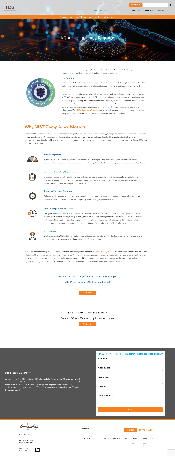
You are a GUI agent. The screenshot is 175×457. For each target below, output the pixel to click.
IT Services (101, 438)
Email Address (104, 377)
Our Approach (114, 438)
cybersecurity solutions (105, 252)
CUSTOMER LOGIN (146, 430)
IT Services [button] (116, 11)
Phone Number (104, 368)
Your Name (102, 359)
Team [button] (124, 438)
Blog (132, 444)
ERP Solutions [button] (97, 11)
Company (102, 387)
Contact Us (136, 5)
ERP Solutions (88, 438)
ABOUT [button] (148, 11)
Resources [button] (133, 11)
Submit (130, 409)
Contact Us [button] (148, 438)
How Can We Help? (105, 396)
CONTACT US (24, 434)
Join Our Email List (146, 445)
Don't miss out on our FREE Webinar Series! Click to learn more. (87, 17)
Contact (162, 11)
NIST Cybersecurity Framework (88, 110)
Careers (125, 444)
